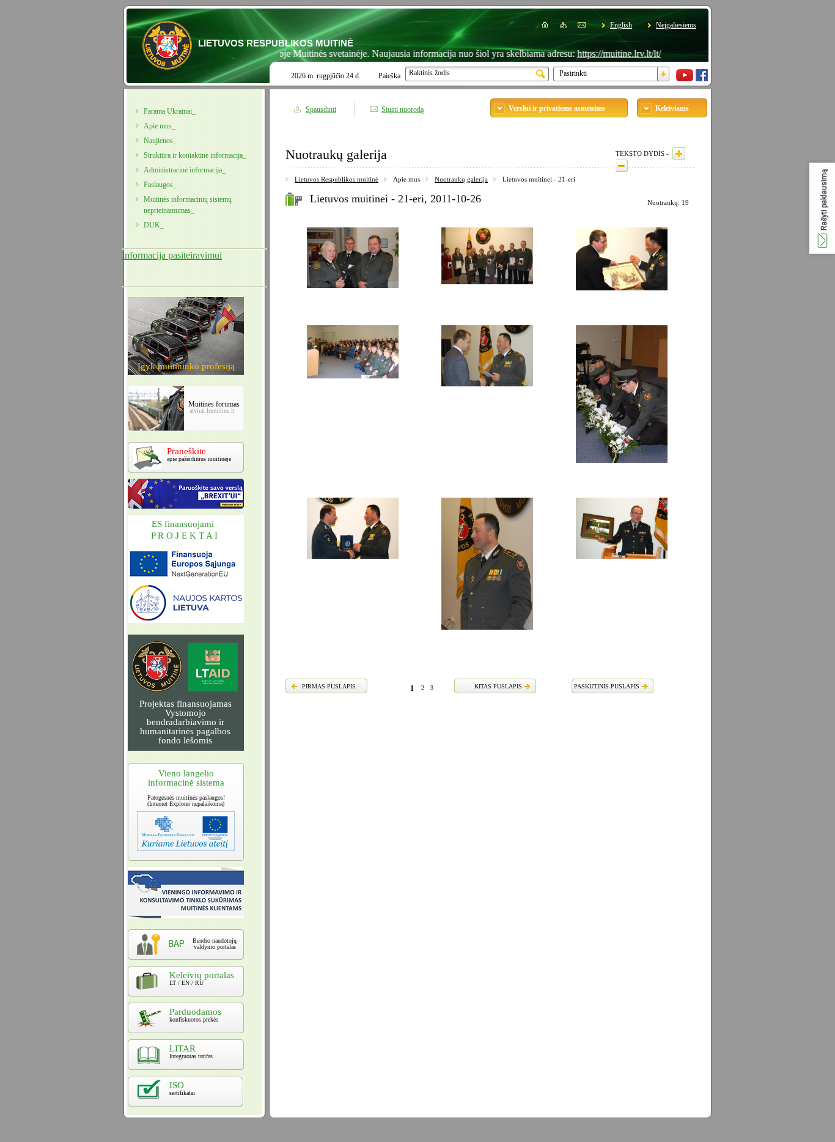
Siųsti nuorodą (402, 109)
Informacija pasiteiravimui (172, 255)
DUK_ (154, 225)
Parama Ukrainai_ (170, 111)
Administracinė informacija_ (185, 170)
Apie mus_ (159, 126)
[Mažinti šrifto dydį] (622, 166)
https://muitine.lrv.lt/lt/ (594, 53)
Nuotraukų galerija (461, 179)
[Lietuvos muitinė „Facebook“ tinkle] (702, 79)
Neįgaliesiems (676, 25)
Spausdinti (321, 109)
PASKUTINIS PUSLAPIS (606, 686)
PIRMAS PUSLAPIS (329, 686)
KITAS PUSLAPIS (498, 686)
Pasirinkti (573, 73)
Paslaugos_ (160, 184)
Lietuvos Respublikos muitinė (336, 179)
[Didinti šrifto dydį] (678, 153)
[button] (822, 208)
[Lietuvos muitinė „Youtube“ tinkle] (684, 79)
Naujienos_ (160, 140)
